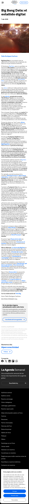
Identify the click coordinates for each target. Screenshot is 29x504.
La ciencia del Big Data (18, 247)
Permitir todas (14, 495)
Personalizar (15, 500)
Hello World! (11, 227)
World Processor (16, 235)
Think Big (18, 293)
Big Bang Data (5, 144)
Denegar (14, 491)
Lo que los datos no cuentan (11, 280)
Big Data (11, 66)
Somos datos (13, 272)
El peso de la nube (15, 239)
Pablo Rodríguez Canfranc (9, 56)
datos (5, 88)
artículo (7, 96)
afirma (23, 122)
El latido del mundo (17, 252)
